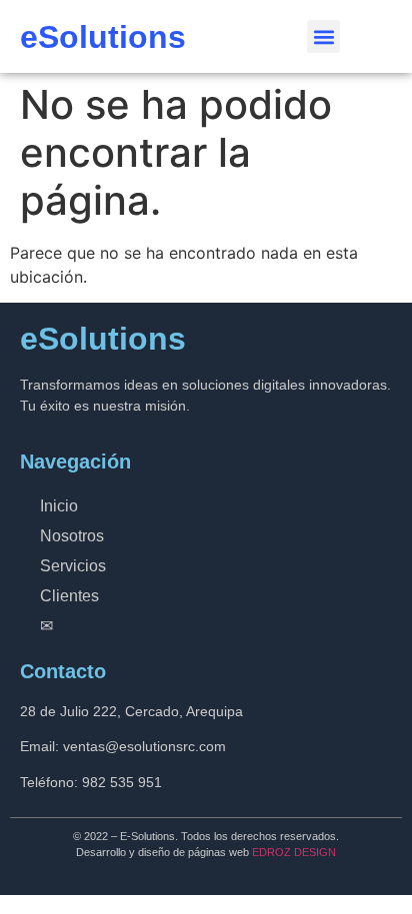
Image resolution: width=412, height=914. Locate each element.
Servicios (73, 565)
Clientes (69, 595)
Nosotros (72, 535)
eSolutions (103, 37)
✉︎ (46, 625)
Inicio (59, 505)
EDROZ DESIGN (294, 852)
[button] (323, 36)
